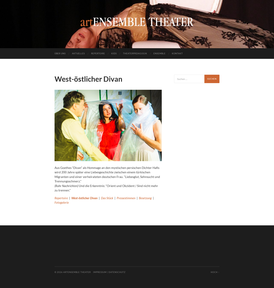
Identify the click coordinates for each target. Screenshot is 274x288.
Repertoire (98, 53)
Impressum (100, 272)
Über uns (60, 53)
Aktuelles (78, 53)
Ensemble (159, 53)
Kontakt (177, 53)
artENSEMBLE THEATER (77, 272)
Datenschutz (117, 272)
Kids (114, 53)
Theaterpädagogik (135, 53)
